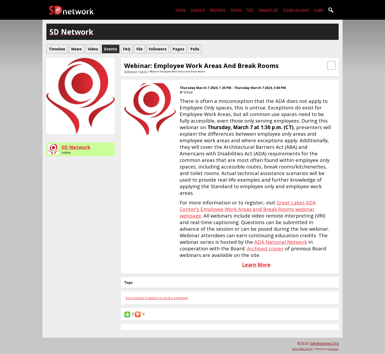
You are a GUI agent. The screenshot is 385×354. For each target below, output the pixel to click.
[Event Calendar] (331, 65)
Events (236, 9)
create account (296, 9)
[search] (331, 10)
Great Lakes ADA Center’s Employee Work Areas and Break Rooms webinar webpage (248, 209)
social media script (302, 349)
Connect (198, 9)
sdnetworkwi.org (324, 343)
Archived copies (265, 248)
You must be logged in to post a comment (156, 298)
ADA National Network (280, 242)
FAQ (250, 9)
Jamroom (333, 349)
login (318, 9)
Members (218, 9)
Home (180, 9)
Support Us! (268, 9)
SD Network (76, 147)
